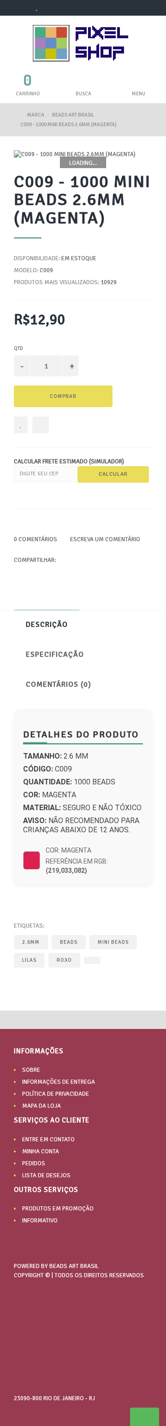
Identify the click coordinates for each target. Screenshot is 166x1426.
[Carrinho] (50, 8)
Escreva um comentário (104, 539)
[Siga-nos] (140, 1355)
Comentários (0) (58, 684)
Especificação (55, 654)
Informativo (40, 1220)
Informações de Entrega (58, 1082)
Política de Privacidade (55, 1094)
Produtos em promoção (58, 1208)
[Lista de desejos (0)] (37, 8)
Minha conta (40, 1151)
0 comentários (35, 539)
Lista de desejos (46, 1175)
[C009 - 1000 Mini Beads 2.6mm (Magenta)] (83, 154)
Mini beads (113, 942)
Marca (35, 115)
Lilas (29, 960)
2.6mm (31, 942)
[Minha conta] (21, 8)
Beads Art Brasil (73, 115)
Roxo (64, 960)
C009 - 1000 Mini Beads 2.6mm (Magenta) (68, 125)
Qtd (18, 348)
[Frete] (94, 1355)
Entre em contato (48, 1139)
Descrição (47, 624)
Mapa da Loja (41, 1106)
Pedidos (33, 1163)
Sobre (31, 1070)
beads (68, 942)
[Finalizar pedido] (66, 8)
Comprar (63, 396)
